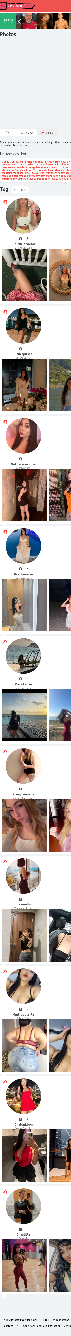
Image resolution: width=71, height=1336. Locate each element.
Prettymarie (23, 574)
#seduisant (52, 176)
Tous (8, 132)
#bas (49, 161)
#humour (38, 170)
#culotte (7, 167)
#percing (55, 173)
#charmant (20, 164)
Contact (8, 1326)
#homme (20, 170)
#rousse (40, 176)
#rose (32, 176)
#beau (64, 161)
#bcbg (56, 161)
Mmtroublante (23, 1014)
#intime (49, 170)
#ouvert (36, 173)
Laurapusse (23, 354)
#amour (14, 161)
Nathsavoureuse (23, 464)
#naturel (18, 173)
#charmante (34, 164)
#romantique (10, 176)
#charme (48, 164)
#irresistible (61, 170)
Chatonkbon (23, 1124)
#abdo (5, 161)
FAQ (18, 1326)
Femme (48, 132)
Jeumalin (24, 904)
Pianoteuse (23, 684)
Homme (28, 132)
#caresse (7, 164)
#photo (65, 173)
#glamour (8, 170)
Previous (19, 21)
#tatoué (31, 178)
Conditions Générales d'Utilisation (42, 1326)
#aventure (39, 161)
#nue (28, 173)
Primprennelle (24, 794)
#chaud (58, 164)
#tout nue (57, 178)
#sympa (22, 178)
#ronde (23, 176)
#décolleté (20, 167)
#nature (7, 173)
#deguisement (37, 167)
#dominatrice (54, 167)
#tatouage (44, 178)
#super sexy (9, 178)
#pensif (45, 173)
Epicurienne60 (24, 244)
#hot (29, 170)
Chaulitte (23, 1234)
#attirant (26, 161)
